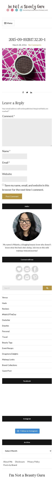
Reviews (5, 309)
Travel (4, 337)
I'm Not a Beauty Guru (27, 475)
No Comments (34, 45)
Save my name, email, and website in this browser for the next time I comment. (25, 187)
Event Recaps (7, 348)
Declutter (6, 320)
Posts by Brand (10, 465)
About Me (7, 461)
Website (7, 174)
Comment (8, 116)
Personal (6, 331)
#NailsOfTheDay (9, 314)
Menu (9, 23)
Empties (5, 326)
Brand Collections (9, 365)
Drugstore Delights (10, 354)
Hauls (4, 303)
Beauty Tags (7, 342)
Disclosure (20, 461)
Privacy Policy (33, 461)
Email (6, 162)
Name (6, 151)
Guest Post (7, 371)
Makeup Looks (8, 359)
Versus (5, 297)
